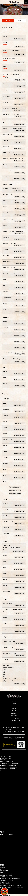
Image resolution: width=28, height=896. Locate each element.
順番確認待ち (14, 713)
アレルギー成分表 (14, 718)
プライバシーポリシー (14, 720)
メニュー (14, 706)
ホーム (14, 701)
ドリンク (20, 21)
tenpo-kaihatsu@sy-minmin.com (12, 885)
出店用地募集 (14, 715)
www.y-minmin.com (18, 887)
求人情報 (14, 711)
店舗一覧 (14, 708)
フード (8, 21)
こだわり (14, 703)
